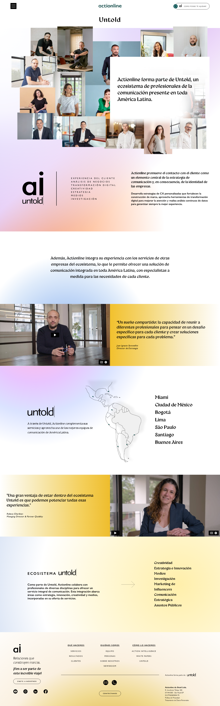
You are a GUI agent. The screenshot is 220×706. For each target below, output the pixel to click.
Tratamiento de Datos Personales (177, 700)
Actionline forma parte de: (175, 674)
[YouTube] (15, 691)
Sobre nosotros (110, 661)
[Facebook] (46, 691)
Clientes (76, 661)
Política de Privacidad (172, 698)
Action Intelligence (144, 651)
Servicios (76, 651)
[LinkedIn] (35, 691)
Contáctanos (110, 693)
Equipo (110, 651)
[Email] (105, 682)
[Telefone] (114, 682)
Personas (109, 656)
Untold (144, 661)
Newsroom (110, 666)
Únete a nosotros (27, 681)
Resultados (76, 656)
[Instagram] (25, 691)
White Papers (143, 656)
